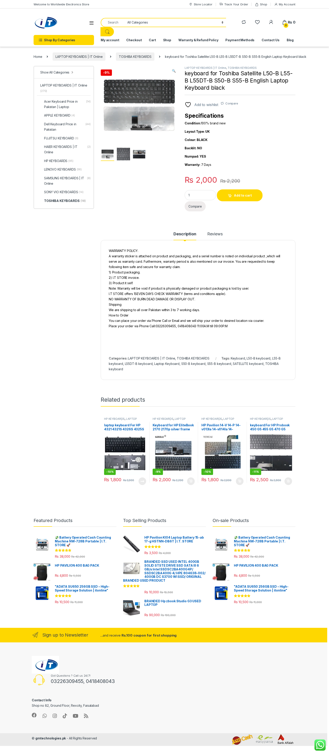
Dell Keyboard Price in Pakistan (67, 126)
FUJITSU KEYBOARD (61, 138)
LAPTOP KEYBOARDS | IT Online (79, 56)
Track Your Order (236, 4)
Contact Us (271, 40)
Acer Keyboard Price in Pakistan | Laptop (67, 104)
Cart (152, 40)
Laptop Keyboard (166, 364)
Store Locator (203, 4)
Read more (142, 481)
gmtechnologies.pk (50, 738)
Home (38, 56)
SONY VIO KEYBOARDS (63, 192)
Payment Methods (239, 40)
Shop (263, 4)
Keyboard (238, 358)
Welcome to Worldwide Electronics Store (61, 4)
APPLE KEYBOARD (59, 115)
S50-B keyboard (193, 364)
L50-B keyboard (258, 358)
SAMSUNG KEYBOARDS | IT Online (67, 180)
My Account (287, 4)
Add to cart (243, 195)
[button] (174, 71)
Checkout (134, 40)
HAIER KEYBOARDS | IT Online (67, 149)
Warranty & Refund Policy (198, 40)
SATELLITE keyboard (248, 364)
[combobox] (113, 22)
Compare (231, 103)
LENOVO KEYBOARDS (63, 169)
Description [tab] (184, 234)
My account (110, 40)
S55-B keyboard (219, 364)
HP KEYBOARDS (114, 418)
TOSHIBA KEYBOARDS (135, 56)
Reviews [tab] (215, 234)
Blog (290, 40)
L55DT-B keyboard (139, 364)
